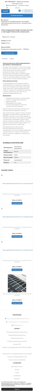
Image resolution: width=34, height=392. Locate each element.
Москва (21, 3)
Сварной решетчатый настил (17, 335)
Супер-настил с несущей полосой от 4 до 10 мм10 (14, 21)
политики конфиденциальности (8, 384)
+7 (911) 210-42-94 (28, 11)
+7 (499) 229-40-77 (28, 10)
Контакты (17, 378)
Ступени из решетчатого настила (17, 341)
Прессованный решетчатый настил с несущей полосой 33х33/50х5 (17, 194)
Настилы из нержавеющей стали (17, 356)
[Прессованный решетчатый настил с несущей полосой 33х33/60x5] (17, 217)
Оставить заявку (24, 5)
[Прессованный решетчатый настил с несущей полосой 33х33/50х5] (17, 183)
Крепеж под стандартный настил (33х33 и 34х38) (17, 347)
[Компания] (17, 8)
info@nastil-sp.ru (12, 5)
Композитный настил (17, 338)
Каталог (6, 20)
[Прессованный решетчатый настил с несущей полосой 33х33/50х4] (17, 250)
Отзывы (17, 369)
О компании (17, 375)
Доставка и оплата (17, 366)
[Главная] (1, 20)
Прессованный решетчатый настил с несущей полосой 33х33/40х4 (17, 294)
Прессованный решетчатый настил (17, 332)
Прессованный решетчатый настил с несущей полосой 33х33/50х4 (17, 261)
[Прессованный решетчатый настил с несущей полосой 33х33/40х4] (17, 283)
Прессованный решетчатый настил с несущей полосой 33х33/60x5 (17, 228)
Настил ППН (17, 344)
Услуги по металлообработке (17, 360)
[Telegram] (20, 10)
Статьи (17, 372)
